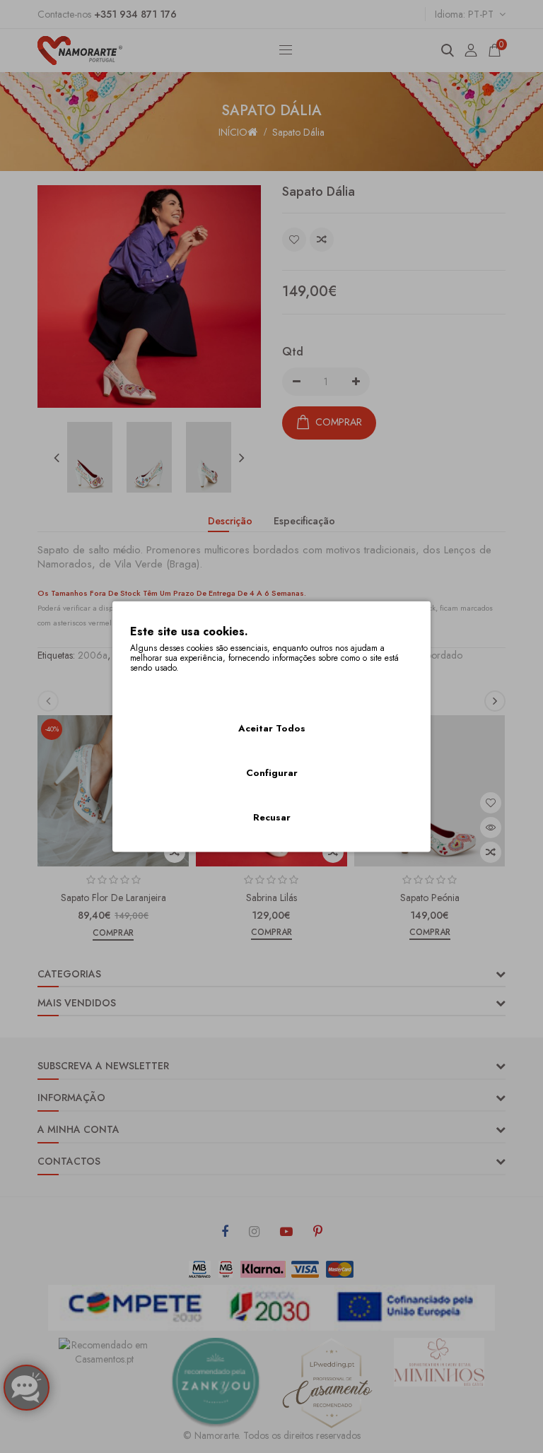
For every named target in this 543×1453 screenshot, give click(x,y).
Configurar (272, 773)
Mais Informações (168, 687)
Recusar (272, 817)
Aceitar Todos (271, 728)
